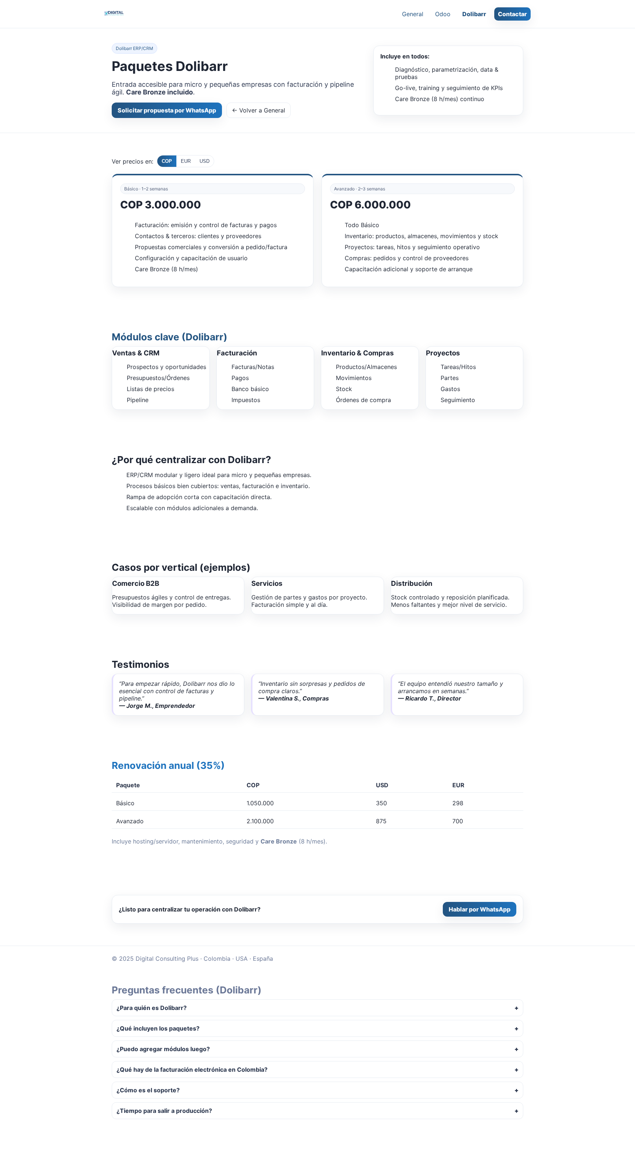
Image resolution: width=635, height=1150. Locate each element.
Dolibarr (474, 14)
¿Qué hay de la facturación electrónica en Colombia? (192, 1069)
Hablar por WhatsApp (479, 909)
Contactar (512, 14)
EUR (186, 161)
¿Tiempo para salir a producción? (164, 1110)
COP (167, 161)
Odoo (443, 14)
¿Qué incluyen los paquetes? (158, 1028)
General (412, 14)
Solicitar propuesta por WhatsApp (167, 110)
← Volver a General (258, 110)
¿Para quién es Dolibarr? (151, 1007)
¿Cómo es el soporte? (148, 1090)
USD (204, 161)
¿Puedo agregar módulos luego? (163, 1049)
